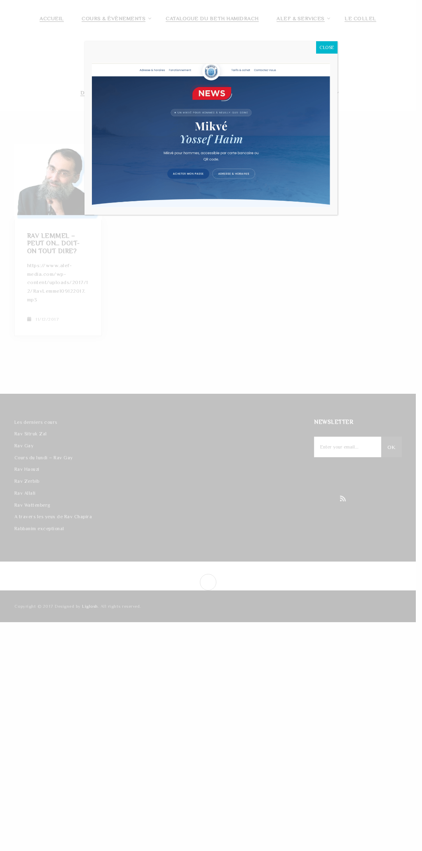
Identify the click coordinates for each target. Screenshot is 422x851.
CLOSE (326, 47)
